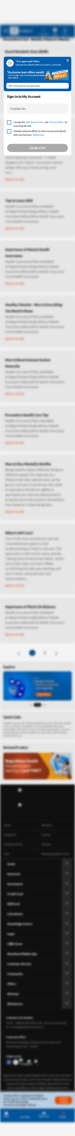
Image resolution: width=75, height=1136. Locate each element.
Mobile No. (18, 109)
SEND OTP (38, 148)
